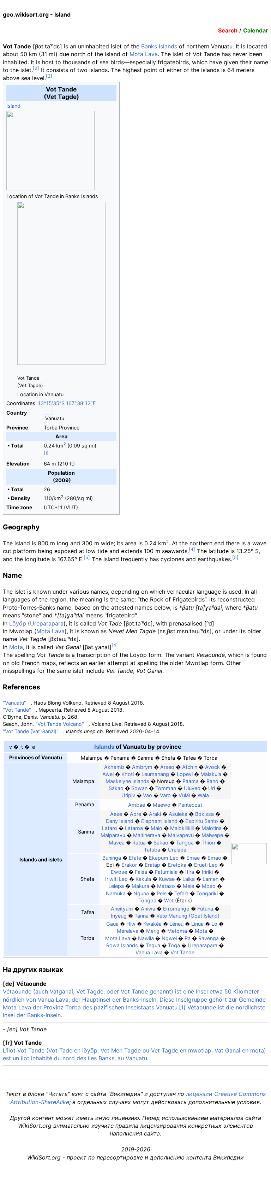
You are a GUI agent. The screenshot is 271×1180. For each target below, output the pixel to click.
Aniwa (148, 909)
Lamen (210, 879)
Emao (214, 858)
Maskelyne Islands (127, 781)
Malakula (210, 774)
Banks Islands (159, 46)
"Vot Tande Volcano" (59, 724)
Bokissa (204, 814)
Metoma (177, 931)
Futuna (205, 909)
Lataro (109, 828)
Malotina (211, 828)
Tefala (181, 893)
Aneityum (122, 909)
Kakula (143, 879)
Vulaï (184, 795)
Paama (190, 781)
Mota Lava (144, 54)
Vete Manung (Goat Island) (187, 916)
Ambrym (142, 767)
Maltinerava (146, 835)
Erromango (176, 909)
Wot (169, 900)
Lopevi (185, 774)
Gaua (112, 924)
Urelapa (177, 850)
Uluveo (192, 788)
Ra (188, 938)
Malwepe (212, 835)
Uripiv (128, 795)
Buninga (111, 858)
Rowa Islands (122, 945)
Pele (162, 893)
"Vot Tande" (17, 710)
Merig (152, 931)
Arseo (167, 767)
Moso (209, 886)
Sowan (139, 788)
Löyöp (17, 623)
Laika (188, 879)
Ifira (189, 872)
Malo (156, 828)
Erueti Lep (206, 865)
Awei (108, 774)
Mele (188, 886)
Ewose (119, 872)
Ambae (136, 805)
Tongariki (207, 893)
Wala (203, 795)
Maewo (161, 805)
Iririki (207, 872)
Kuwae (167, 879)
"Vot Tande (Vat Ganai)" (31, 731)
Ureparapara (47, 623)
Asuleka (178, 814)
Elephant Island (159, 821)
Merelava (127, 931)
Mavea (117, 843)
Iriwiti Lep (116, 879)
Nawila (146, 938)
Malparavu (113, 835)
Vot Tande (182, 952)
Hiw (131, 924)
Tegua (153, 945)
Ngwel (169, 938)
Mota (16, 647)
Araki (155, 814)
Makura (140, 886)
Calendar (255, 30)
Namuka (116, 893)
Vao (147, 795)
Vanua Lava (149, 952)
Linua (197, 924)
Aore (135, 814)
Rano (212, 781)
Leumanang (155, 774)
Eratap (152, 865)
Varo (165, 795)
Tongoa (147, 900)
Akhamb (114, 767)
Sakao (116, 788)
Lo (214, 924)
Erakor (129, 865)
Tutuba (152, 850)
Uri (211, 788)
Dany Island (119, 821)
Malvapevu (181, 835)
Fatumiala (166, 872)
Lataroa (134, 828)
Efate (135, 858)
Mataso (166, 886)
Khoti (127, 774)
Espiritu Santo (201, 821)
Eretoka (177, 865)
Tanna (141, 916)
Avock (212, 767)
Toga (174, 945)
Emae (193, 858)
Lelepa (116, 886)
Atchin (189, 767)
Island (13, 106)
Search (227, 30)
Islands (104, 746)
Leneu (176, 924)
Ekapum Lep (164, 858)
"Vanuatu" (14, 703)
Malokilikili (182, 828)
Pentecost (190, 805)
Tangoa (185, 843)
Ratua (139, 843)
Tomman (165, 788)
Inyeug (119, 916)
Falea (141, 872)
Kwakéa (152, 924)
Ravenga (208, 938)
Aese (116, 814)
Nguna (141, 893)
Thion (208, 843)
